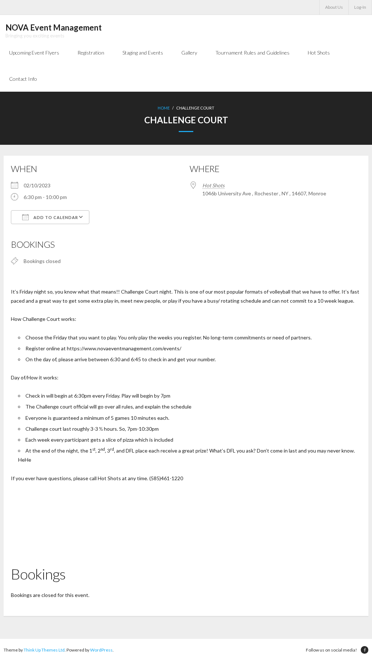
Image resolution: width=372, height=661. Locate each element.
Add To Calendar (55, 217)
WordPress (101, 650)
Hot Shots (213, 185)
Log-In (360, 7)
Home (164, 107)
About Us (334, 7)
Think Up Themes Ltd (44, 650)
